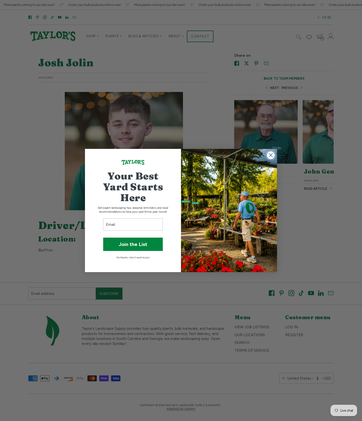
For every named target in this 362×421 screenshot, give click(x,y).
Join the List (133, 244)
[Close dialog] (270, 155)
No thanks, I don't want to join (132, 257)
